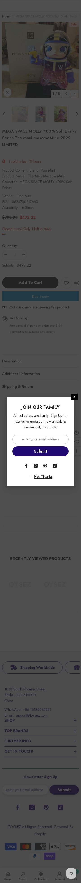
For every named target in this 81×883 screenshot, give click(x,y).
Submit (40, 451)
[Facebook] (26, 465)
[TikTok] (54, 465)
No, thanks (43, 476)
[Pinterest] (45, 465)
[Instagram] (35, 465)
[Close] (74, 397)
